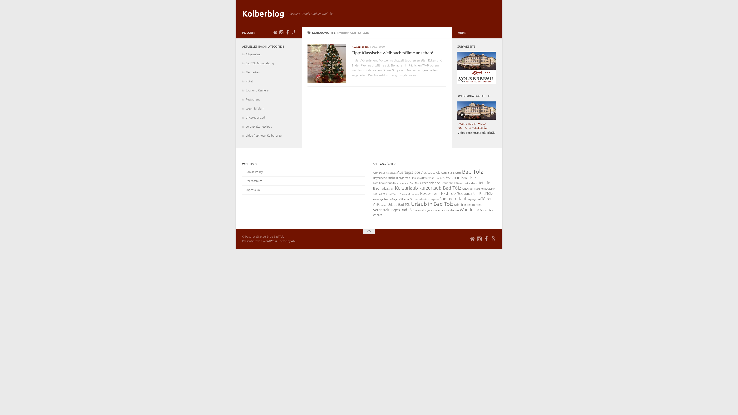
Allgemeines (360, 46)
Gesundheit (447, 183)
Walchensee (452, 210)
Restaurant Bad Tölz (438, 193)
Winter (377, 215)
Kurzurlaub (406, 188)
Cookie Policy (254, 172)
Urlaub (384, 204)
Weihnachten (485, 210)
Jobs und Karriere (257, 90)
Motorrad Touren (391, 193)
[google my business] (293, 32)
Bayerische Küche (384, 178)
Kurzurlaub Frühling (471, 188)
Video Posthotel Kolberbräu (264, 135)
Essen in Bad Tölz (461, 177)
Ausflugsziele (430, 172)
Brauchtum (428, 178)
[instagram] (281, 32)
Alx (293, 241)
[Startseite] (275, 32)
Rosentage (378, 199)
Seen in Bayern (392, 199)
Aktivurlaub (379, 172)
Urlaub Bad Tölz (399, 204)
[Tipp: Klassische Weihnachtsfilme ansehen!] (327, 63)
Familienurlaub (383, 183)
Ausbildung (391, 172)
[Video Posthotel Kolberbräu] (476, 110)
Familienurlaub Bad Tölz (406, 183)
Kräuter (390, 188)
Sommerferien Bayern (424, 199)
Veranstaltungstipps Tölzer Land (430, 210)
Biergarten (253, 72)
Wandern (469, 209)
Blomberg (416, 178)
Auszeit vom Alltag (451, 172)
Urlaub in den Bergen (468, 205)
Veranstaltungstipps (259, 126)
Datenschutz (254, 181)
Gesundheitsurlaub (466, 183)
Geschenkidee (430, 183)
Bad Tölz (472, 171)
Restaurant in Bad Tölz (475, 193)
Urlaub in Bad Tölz (432, 204)
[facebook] (287, 32)
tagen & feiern (255, 108)
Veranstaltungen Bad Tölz (393, 209)
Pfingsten (404, 193)
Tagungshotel (474, 199)
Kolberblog (263, 13)
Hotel (249, 81)
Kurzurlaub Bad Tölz (440, 188)
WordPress (270, 241)
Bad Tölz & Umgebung (260, 63)
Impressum (253, 190)
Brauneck (440, 178)
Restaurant (253, 99)
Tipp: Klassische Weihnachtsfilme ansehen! (392, 52)
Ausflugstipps (409, 172)
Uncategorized (255, 117)
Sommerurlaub (453, 198)
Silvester (405, 199)
